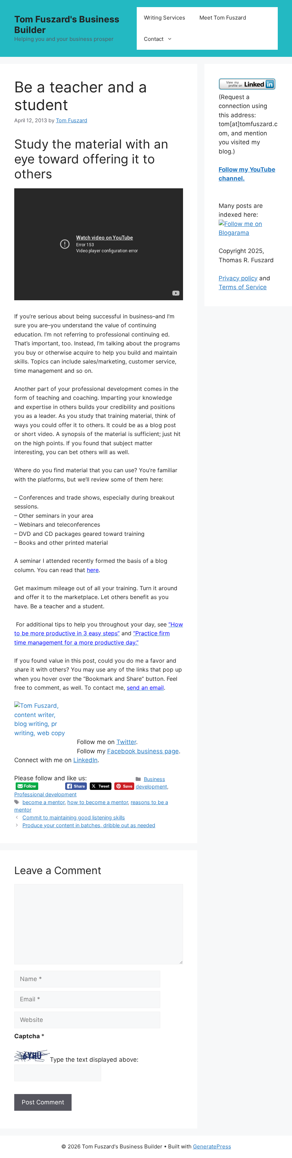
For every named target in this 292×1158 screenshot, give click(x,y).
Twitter (126, 741)
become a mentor (43, 802)
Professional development (45, 794)
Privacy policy (238, 278)
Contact (153, 39)
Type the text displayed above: (94, 1059)
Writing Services (164, 17)
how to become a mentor (97, 802)
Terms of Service (243, 287)
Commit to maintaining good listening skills (73, 817)
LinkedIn (85, 760)
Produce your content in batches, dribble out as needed (88, 825)
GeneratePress (212, 1146)
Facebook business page (143, 751)
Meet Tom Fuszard (222, 17)
